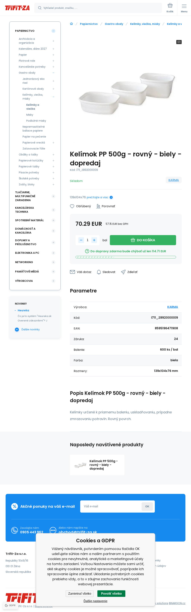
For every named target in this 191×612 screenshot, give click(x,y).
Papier (23, 55)
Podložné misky (36, 121)
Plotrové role (27, 61)
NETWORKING (24, 262)
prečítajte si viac (97, 197)
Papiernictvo (89, 24)
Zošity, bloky (27, 184)
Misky (29, 115)
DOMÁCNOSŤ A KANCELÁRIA (25, 231)
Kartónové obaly (33, 89)
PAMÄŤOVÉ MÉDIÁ (27, 271)
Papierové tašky (29, 166)
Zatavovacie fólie (34, 148)
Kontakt (136, 571)
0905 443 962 (31, 532)
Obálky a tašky (28, 154)
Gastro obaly (114, 24)
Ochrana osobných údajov (148, 566)
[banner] (17, 8)
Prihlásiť (147, 506)
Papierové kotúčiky (31, 160)
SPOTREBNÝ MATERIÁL (29, 220)
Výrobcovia (24, 281)
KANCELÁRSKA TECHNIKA (24, 210)
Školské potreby (29, 178)
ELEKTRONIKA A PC (27, 253)
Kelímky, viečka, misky (145, 24)
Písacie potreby (29, 172)
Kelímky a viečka (178, 24)
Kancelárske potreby (32, 67)
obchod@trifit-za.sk (78, 532)
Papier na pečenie (34, 136)
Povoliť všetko (111, 593)
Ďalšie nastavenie (95, 601)
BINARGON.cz (177, 603)
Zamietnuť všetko (79, 593)
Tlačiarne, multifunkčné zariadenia (25, 196)
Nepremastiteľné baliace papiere (34, 128)
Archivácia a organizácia (27, 41)
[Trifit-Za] (71, 23)
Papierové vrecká (34, 142)
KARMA (173, 180)
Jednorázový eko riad (34, 81)
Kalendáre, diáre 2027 (33, 49)
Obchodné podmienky (146, 560)
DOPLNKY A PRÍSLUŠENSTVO (25, 242)
